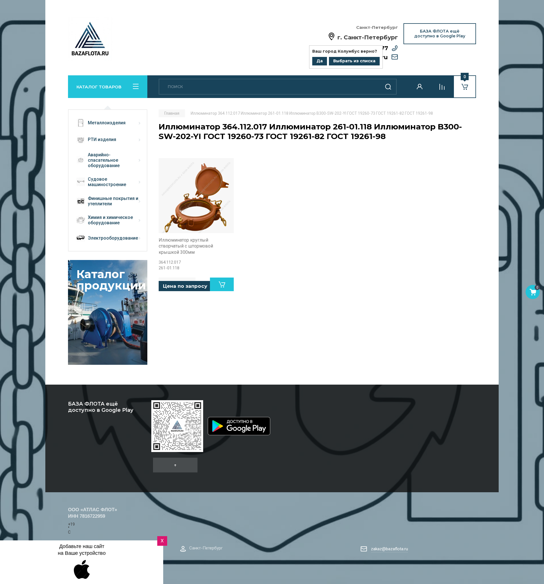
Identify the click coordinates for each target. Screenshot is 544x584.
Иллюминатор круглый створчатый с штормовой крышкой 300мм (186, 246)
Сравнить (166, 165)
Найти (388, 87)
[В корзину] (222, 284)
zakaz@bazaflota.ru (389, 548)
